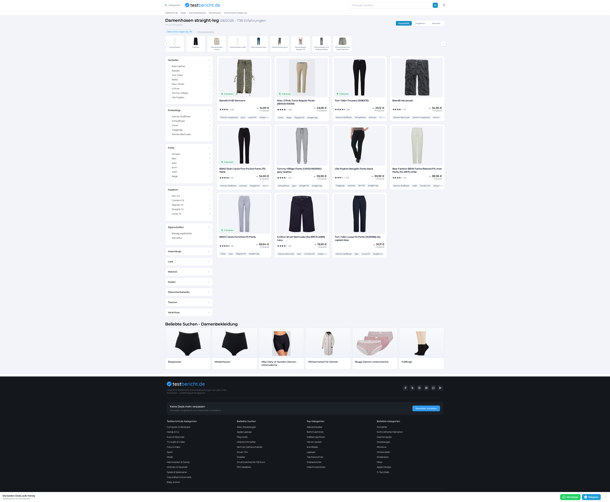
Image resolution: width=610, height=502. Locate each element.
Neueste (436, 23)
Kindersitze (382, 457)
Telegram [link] (593, 497)
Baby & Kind (173, 482)
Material (172, 271)
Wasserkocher (314, 462)
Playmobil (242, 437)
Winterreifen (383, 452)
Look (170, 261)
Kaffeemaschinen (316, 437)
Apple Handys (384, 467)
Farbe (171, 147)
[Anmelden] (444, 5)
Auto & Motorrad (175, 437)
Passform (173, 189)
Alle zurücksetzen (205, 32)
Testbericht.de (171, 13)
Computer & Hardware (178, 427)
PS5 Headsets (244, 467)
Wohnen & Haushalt (177, 467)
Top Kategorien (315, 421)
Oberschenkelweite (179, 292)
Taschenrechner (315, 457)
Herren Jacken (314, 442)
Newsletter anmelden (426, 408)
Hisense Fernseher (246, 442)
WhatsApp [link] (572, 497)
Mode (183, 13)
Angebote (420, 23)
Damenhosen (215, 13)
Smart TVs (242, 452)
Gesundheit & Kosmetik (179, 477)
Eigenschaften (176, 227)
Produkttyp (174, 110)
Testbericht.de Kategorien (182, 421)
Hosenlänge (174, 251)
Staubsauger (383, 442)
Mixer (380, 462)
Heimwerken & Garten (178, 462)
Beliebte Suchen (246, 421)
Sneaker (241, 457)
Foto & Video (173, 447)
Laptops (311, 452)
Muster (172, 281)
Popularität (403, 23)
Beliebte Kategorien (388, 421)
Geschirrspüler (384, 437)
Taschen (172, 302)
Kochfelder (312, 447)
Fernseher (382, 427)
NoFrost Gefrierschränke (249, 447)
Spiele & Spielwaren (177, 472)
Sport (170, 452)
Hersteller (173, 60)
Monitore (381, 447)
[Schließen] (605, 497)
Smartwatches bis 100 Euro (251, 462)
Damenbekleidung (197, 13)
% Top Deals (383, 472)
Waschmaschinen (316, 467)
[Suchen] (435, 5)
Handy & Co (173, 431)
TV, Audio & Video (176, 442)
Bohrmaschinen (315, 431)
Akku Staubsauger (246, 427)
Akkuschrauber (314, 427)
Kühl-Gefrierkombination (390, 431)
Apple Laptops (244, 431)
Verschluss (173, 312)
